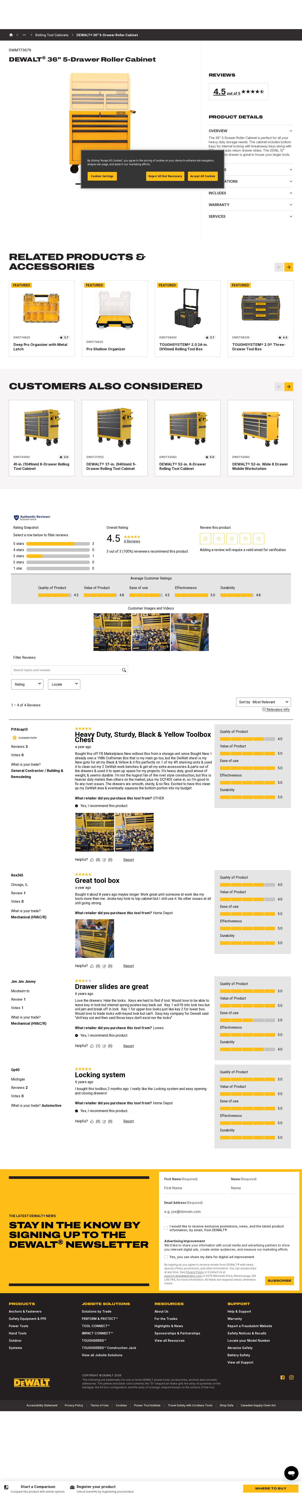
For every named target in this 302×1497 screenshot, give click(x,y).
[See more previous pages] (24, 35)
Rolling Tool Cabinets (52, 35)
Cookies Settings (102, 176)
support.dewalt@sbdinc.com (183, 1276)
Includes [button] (217, 193)
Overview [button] (218, 131)
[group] (34, 1489)
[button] (251, 86)
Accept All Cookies (202, 176)
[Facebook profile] (282, 1377)
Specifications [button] (223, 181)
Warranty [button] (219, 205)
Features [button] (217, 169)
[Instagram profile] (291, 1377)
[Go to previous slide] (279, 267)
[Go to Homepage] (32, 1383)
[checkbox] (166, 1228)
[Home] (11, 35)
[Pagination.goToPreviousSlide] (279, 386)
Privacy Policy (195, 1272)
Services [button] (217, 216)
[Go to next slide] (288, 267)
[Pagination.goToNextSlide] (288, 386)
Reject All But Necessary (165, 176)
